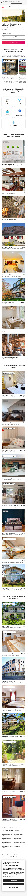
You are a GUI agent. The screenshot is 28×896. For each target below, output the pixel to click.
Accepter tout (13, 880)
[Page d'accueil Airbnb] (3, 7)
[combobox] (13, 33)
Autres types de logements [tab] (7, 830)
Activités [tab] (17, 830)
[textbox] (7, 38)
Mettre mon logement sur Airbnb (17, 7)
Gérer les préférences (13, 887)
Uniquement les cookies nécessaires (13, 884)
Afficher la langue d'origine (16, 3)
